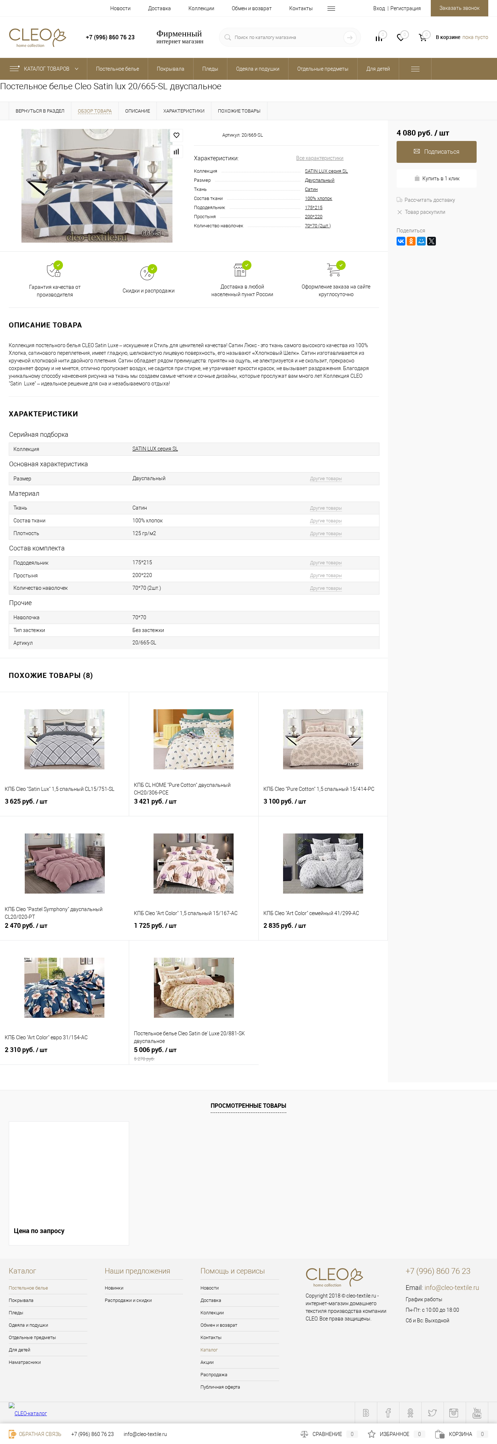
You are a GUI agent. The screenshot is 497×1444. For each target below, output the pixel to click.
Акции (207, 1362)
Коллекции (201, 8)
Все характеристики (319, 158)
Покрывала (21, 1300)
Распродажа (213, 1374)
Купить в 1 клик (441, 178)
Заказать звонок (460, 8)
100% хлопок (318, 198)
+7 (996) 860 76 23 (92, 1434)
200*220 (313, 216)
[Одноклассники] (411, 241)
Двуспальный (319, 180)
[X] (431, 241)
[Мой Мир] (421, 241)
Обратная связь (39, 1434)
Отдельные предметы (32, 1337)
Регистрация (405, 8)
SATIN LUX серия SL (326, 171)
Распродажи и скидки (128, 1300)
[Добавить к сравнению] (176, 151)
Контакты (301, 8)
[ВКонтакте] (401, 241)
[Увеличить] (97, 186)
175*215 (313, 207)
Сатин (311, 189)
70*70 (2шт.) (318, 225)
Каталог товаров (47, 69)
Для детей (19, 1350)
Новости (120, 8)
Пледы (16, 1312)
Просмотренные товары (248, 1106)
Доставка (159, 8)
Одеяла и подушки (28, 1325)
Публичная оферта (220, 1387)
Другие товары (326, 478)
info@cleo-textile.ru (452, 1287)
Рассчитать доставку (430, 200)
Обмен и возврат (252, 8)
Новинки (114, 1288)
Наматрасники (25, 1362)
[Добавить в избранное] (176, 135)
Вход (379, 8)
